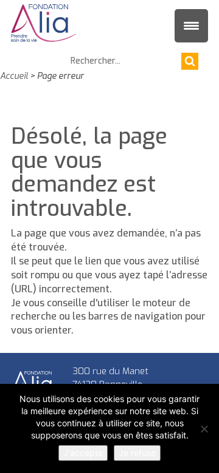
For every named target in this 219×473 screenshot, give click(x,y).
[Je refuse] (204, 429)
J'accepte (83, 453)
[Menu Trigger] (191, 25)
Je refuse (137, 453)
